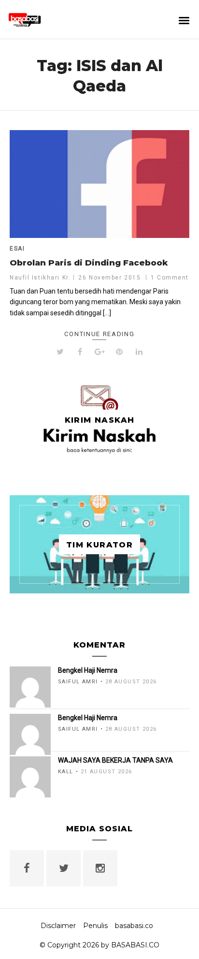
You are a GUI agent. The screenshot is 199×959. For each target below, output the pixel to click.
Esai (17, 248)
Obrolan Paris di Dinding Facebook (89, 262)
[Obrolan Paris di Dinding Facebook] (99, 184)
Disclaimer (58, 925)
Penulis (95, 925)
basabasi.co (134, 925)
